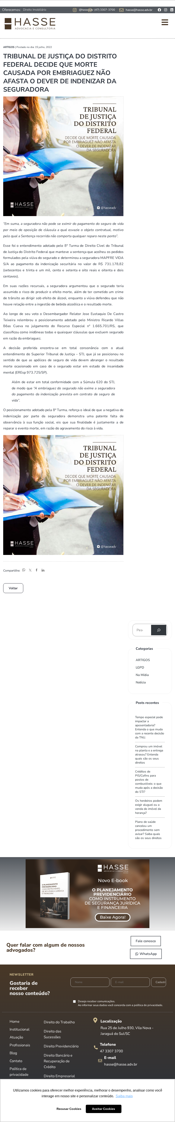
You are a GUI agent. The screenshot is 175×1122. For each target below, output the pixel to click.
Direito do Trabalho (59, 1022)
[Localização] (95, 1020)
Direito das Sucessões (52, 1034)
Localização (111, 1021)
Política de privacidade (19, 1071)
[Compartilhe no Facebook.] (36, 570)
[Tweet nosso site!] (30, 570)
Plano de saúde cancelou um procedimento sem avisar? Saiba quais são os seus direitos (148, 830)
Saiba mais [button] (124, 1096)
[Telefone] (96, 1047)
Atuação (16, 1037)
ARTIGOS (143, 660)
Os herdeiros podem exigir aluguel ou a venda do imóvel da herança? (148, 807)
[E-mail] (100, 1061)
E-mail (110, 1057)
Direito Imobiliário (34, 10)
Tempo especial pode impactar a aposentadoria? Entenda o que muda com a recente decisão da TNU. (149, 727)
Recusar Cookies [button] (69, 1108)
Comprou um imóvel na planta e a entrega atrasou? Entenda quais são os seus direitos (149, 754)
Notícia (141, 682)
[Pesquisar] (158, 630)
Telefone (108, 1044)
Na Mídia (142, 675)
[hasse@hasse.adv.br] (121, 10)
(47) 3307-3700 (104, 10)
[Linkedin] (172, 10)
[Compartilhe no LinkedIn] (43, 570)
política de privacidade (148, 1005)
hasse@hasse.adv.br (139, 10)
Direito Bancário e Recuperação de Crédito (58, 1061)
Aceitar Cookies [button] (103, 1108)
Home (14, 1021)
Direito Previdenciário (61, 1046)
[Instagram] (165, 10)
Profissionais (20, 1045)
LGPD (140, 667)
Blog (13, 1053)
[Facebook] (159, 10)
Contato (16, 1060)
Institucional (19, 1029)
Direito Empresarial (59, 1076)
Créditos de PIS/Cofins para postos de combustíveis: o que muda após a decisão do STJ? (149, 782)
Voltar (13, 588)
